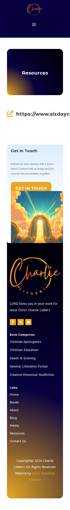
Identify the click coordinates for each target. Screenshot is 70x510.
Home (14, 395)
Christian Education (24, 350)
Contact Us (18, 441)
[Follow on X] (21, 322)
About (14, 410)
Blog (13, 418)
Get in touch (31, 188)
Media (14, 426)
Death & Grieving (23, 358)
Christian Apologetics (25, 341)
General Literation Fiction (29, 366)
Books (14, 402)
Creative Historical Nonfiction (32, 374)
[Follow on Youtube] (28, 322)
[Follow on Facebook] (13, 322)
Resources (17, 433)
